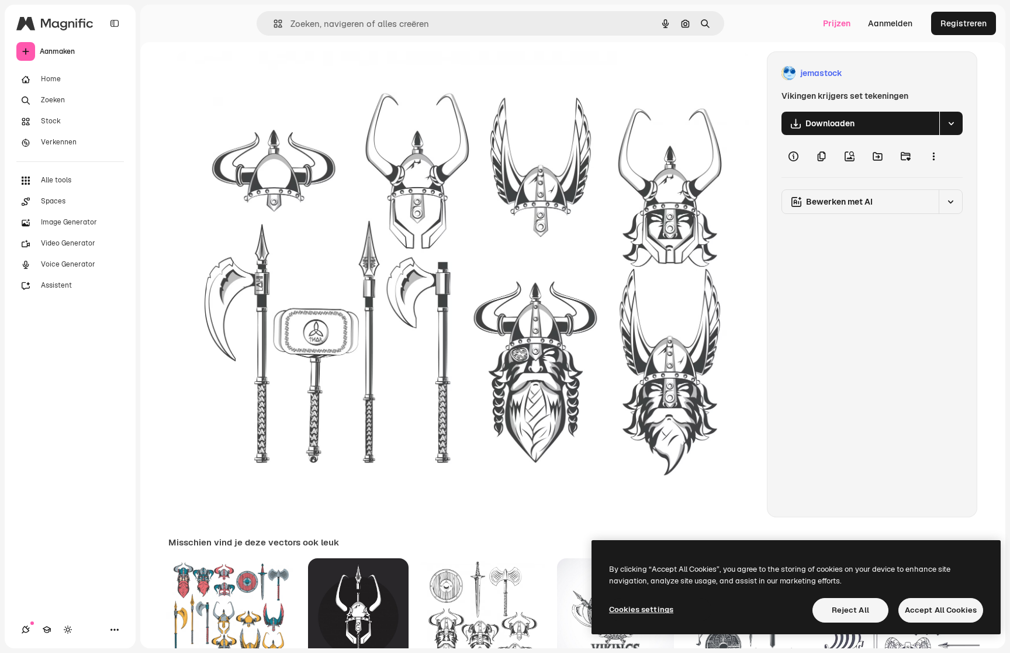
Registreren (963, 23)
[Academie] (46, 629)
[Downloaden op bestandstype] (951, 123)
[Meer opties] (933, 156)
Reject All (850, 610)
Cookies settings (641, 609)
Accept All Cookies (941, 610)
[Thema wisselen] (67, 629)
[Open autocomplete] (273, 23)
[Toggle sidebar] (114, 23)
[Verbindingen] (25, 629)
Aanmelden (890, 23)
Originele (253, 73)
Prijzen (836, 23)
